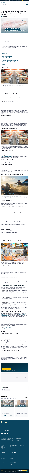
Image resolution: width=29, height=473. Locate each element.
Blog (10, 446)
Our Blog (2, 9)
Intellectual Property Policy (4, 463)
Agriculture (2, 446)
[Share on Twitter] (2, 390)
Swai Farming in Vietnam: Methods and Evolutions (9, 57)
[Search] (27, 4)
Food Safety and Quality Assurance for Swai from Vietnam (10, 60)
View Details (3, 415)
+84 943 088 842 (8, 327)
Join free (24, 470)
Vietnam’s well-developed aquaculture (6, 156)
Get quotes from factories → (6, 368)
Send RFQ (20, 470)
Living (1, 450)
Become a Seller (22, 445)
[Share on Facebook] (7, 390)
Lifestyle (2, 449)
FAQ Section (3, 64)
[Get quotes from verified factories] (27, 471)
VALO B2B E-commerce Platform (14, 445)
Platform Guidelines (3, 458)
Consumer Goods (3, 447)
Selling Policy (11, 458)
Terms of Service (3, 459)
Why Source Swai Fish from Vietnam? (7, 56)
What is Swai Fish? (4, 53)
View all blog (25, 397)
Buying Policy (11, 459)
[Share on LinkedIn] (5, 390)
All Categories (2, 445)
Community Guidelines (13, 462)
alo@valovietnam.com (7, 328)
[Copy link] (9, 390)
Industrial (2, 448)
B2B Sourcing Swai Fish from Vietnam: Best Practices (9, 61)
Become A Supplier (4, 433)
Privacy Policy (2, 462)
